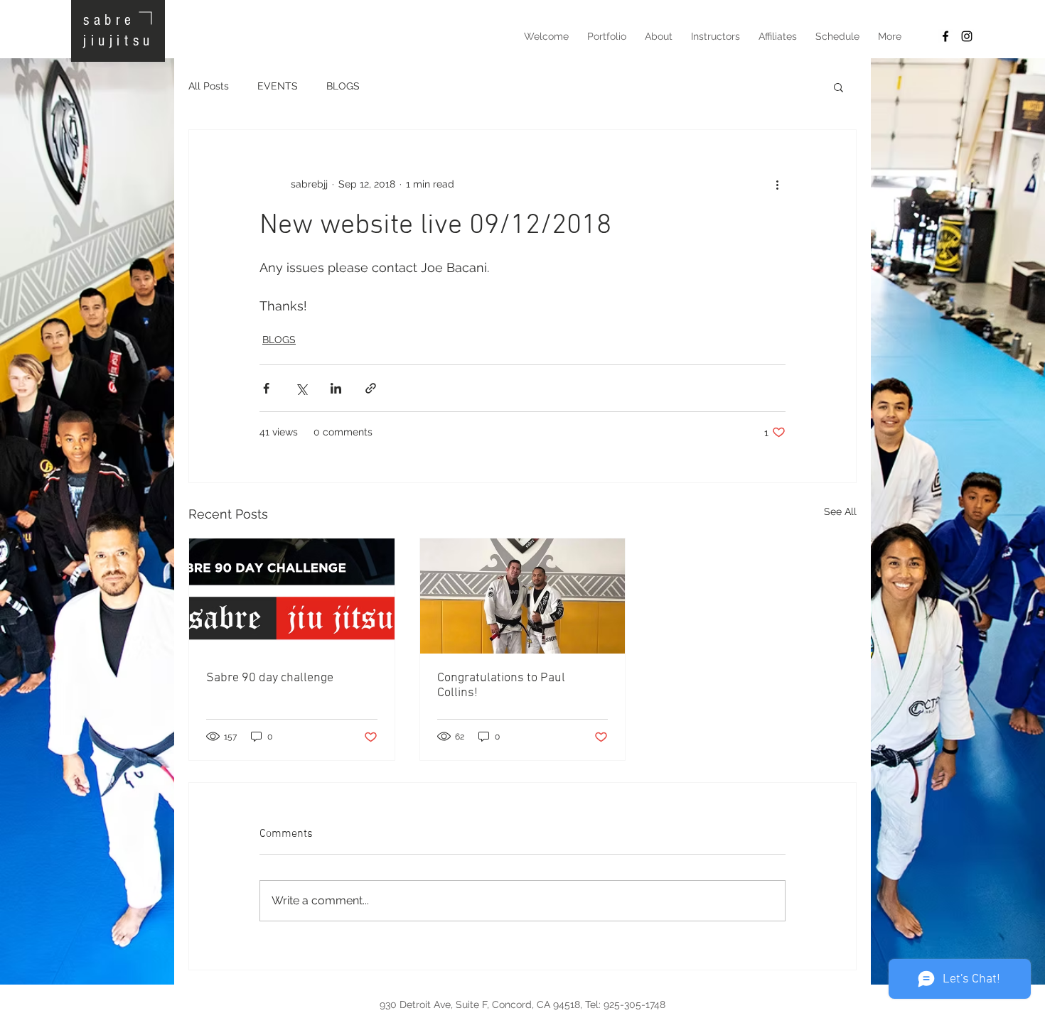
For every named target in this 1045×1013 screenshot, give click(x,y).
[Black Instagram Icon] (967, 36)
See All (840, 511)
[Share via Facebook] (266, 388)
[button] (838, 86)
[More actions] (777, 184)
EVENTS (277, 86)
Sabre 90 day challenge (269, 678)
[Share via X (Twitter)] (301, 388)
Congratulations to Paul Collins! (501, 685)
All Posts (208, 86)
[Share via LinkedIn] (336, 388)
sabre (109, 20)
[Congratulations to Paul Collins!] (523, 596)
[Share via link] (370, 388)
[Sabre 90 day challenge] (292, 596)
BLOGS (343, 86)
